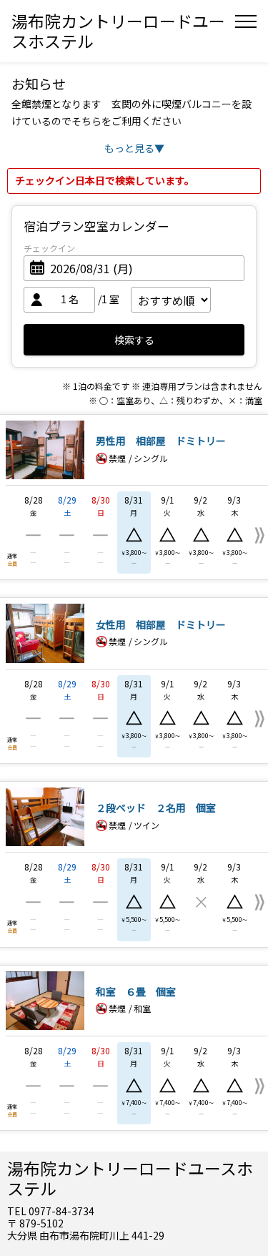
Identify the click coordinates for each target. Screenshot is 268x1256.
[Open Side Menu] (246, 21)
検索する (134, 340)
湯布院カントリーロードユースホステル (118, 31)
